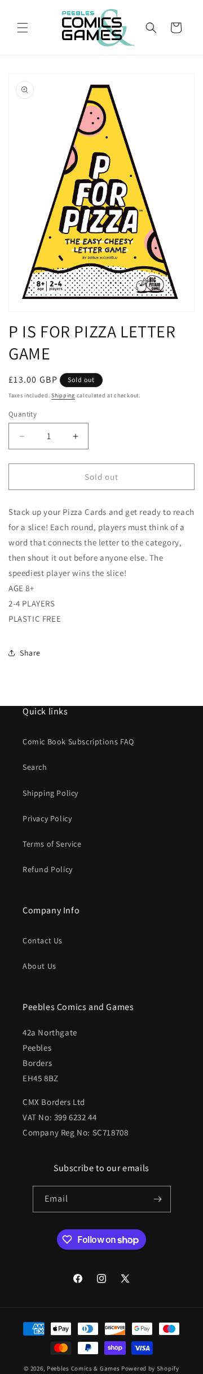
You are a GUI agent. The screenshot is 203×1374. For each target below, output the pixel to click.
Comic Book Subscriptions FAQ (78, 741)
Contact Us (43, 940)
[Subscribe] (157, 1199)
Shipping (63, 395)
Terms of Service (52, 844)
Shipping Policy (50, 793)
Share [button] (30, 653)
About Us (39, 966)
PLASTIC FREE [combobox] (34, 618)
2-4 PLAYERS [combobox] (31, 603)
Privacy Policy (47, 818)
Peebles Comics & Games (83, 1368)
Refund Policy (48, 869)
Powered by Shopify (150, 1368)
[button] (22, 27)
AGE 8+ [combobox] (21, 588)
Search (35, 767)
